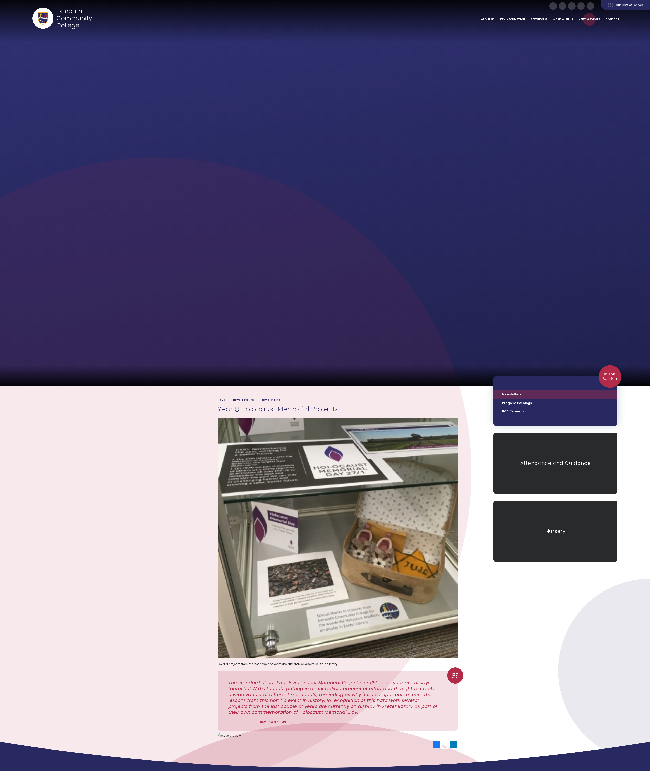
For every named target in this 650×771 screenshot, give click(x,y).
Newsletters (271, 400)
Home (221, 400)
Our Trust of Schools (629, 5)
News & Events (243, 400)
